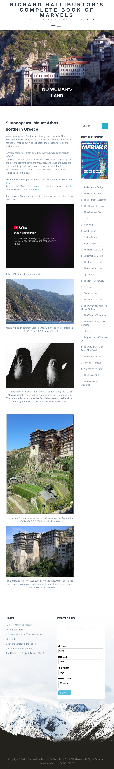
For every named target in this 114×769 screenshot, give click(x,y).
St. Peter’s (89, 331)
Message (66, 678)
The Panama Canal (93, 262)
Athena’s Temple (92, 362)
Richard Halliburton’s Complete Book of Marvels (57, 10)
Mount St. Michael (93, 299)
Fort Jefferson (90, 237)
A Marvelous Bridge (93, 187)
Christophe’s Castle (93, 255)
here (36, 189)
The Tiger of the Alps (95, 315)
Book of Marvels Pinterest (19, 625)
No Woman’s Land (93, 369)
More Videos (12, 639)
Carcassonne (90, 293)
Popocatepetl (90, 243)
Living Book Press (14, 629)
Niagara (87, 218)
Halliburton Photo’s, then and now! (24, 634)
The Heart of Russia (94, 375)
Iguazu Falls (90, 274)
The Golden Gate (92, 193)
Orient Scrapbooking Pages (19, 648)
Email (64, 657)
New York (88, 224)
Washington (90, 231)
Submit (64, 693)
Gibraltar (88, 287)
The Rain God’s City (93, 249)
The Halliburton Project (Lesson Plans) (25, 653)
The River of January (94, 280)
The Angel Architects (94, 268)
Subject (64, 667)
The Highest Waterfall (95, 199)
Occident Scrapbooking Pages (21, 643)
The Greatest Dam (93, 212)
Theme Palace (66, 762)
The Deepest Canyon (94, 206)
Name (63, 646)
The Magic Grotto (92, 356)
